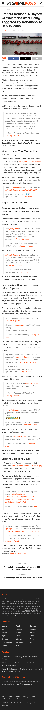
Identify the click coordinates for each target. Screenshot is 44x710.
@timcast (30, 499)
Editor (6, 30)
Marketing (19, 642)
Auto (3, 629)
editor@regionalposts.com (24, 684)
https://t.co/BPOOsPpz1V (26, 362)
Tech (32, 636)
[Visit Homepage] (22, 3)
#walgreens (20, 325)
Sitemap (11, 699)
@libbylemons (21, 499)
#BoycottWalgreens (12, 190)
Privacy (25, 697)
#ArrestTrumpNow (15, 265)
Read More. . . (20, 616)
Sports (32, 632)
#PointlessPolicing (18, 494)
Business (5, 632)
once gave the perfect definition (30, 161)
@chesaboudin (28, 496)
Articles (4, 626)
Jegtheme (4, 705)
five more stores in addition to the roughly (26, 465)
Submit (19, 699)
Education (5, 639)
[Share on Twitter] (25, 58)
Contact (17, 697)
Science (33, 629)
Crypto (4, 636)
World (32, 642)
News (18, 645)
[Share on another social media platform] (37, 58)
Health (18, 636)
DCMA (4, 699)
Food (18, 626)
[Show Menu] (3, 3)
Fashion (5, 645)
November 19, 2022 (19, 30)
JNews (8, 703)
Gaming (19, 632)
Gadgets (19, 629)
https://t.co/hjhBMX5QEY (30, 531)
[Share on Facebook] (13, 58)
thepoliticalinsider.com (18, 553)
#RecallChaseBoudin (13, 496)
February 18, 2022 (12, 135)
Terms (33, 697)
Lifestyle (19, 639)
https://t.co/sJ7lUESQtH (29, 190)
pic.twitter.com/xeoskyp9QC (15, 502)
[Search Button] (41, 3)
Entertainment (7, 642)
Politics (9, 10)
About (10, 697)
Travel (32, 639)
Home (3, 10)
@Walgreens (16, 187)
